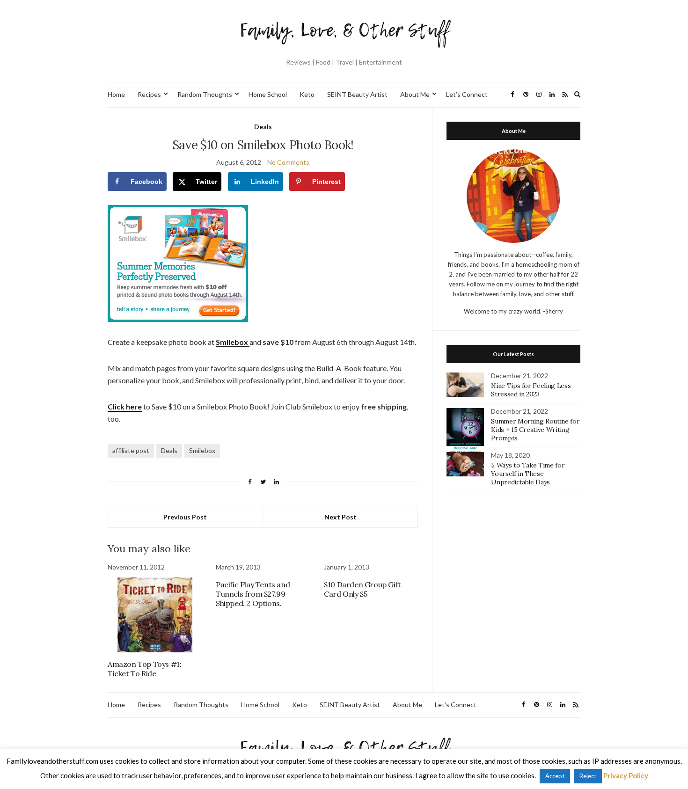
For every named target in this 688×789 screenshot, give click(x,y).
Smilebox (202, 450)
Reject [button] (587, 776)
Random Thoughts (204, 94)
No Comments (288, 162)
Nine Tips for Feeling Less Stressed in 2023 (531, 389)
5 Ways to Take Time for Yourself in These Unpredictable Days (527, 473)
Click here (125, 406)
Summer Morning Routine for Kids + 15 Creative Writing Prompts (535, 429)
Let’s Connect (467, 94)
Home (116, 94)
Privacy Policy (625, 775)
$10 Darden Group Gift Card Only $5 (362, 589)
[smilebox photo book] (178, 263)
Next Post (340, 517)
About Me (415, 94)
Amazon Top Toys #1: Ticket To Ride (144, 668)
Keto (307, 94)
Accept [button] (554, 776)
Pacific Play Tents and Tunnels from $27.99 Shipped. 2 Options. (253, 594)
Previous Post (185, 517)
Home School (268, 94)
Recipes (149, 94)
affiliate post (130, 450)
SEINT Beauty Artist (357, 94)
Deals (263, 127)
